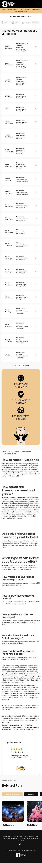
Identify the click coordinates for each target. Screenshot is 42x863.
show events (21, 365)
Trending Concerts (12, 794)
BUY (36, 47)
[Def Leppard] (13, 811)
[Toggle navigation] (38, 4)
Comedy (31, 794)
